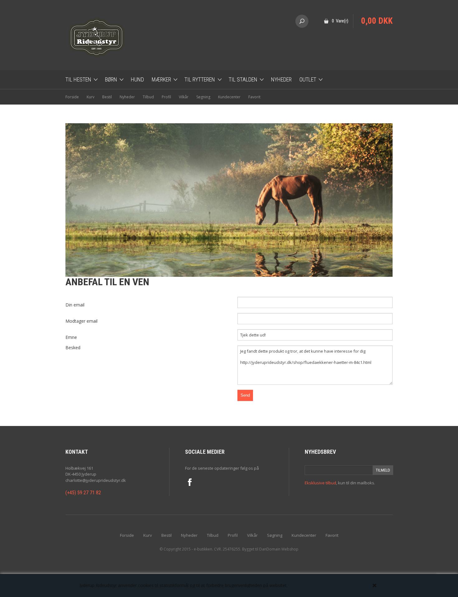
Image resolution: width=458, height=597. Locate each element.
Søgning (203, 97)
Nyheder (281, 79)
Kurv (90, 97)
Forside (72, 97)
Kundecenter (229, 97)
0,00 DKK (377, 21)
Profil (166, 97)
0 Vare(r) (340, 21)
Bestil (107, 97)
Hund (137, 79)
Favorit (254, 97)
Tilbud (148, 97)
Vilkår (183, 97)
